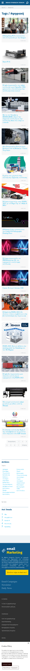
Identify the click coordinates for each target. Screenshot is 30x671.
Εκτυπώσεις (6, 494)
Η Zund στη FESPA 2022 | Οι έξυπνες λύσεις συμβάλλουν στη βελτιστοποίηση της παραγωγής (15, 314)
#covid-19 (7, 520)
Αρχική (3, 7)
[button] (3, 2)
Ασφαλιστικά (21, 483)
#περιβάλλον (8, 517)
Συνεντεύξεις (21, 490)
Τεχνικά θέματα (7, 484)
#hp (6, 514)
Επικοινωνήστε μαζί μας (8, 606)
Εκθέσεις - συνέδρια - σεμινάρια (6, 478)
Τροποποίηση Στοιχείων (8, 630)
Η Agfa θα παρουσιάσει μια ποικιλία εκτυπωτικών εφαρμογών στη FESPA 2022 (13, 376)
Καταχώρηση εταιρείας (8, 627)
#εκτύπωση (8, 523)
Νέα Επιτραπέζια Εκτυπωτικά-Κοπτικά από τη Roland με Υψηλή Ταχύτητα (15, 148)
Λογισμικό (20, 481)
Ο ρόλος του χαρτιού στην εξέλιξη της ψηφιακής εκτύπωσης (15, 176)
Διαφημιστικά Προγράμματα (10, 624)
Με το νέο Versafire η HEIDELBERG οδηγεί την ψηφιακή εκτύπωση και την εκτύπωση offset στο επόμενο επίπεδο (13, 118)
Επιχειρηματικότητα (9, 492)
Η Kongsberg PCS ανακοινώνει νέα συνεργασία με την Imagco (14, 37)
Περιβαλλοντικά (7, 486)
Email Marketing (6, 621)
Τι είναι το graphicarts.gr (9, 603)
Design (4, 490)
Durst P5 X (6, 62)
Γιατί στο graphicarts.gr (8, 618)
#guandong (7, 526)
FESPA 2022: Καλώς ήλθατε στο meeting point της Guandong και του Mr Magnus (14, 348)
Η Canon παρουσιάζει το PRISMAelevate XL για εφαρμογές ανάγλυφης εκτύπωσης (11, 261)
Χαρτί (18, 471)
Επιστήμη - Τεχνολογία (6, 472)
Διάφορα (5, 469)
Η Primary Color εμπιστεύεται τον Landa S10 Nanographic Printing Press (13, 231)
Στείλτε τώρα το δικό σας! (17, 572)
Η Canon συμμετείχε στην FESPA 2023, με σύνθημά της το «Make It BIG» (15, 203)
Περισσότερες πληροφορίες (10, 667)
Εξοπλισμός (20, 473)
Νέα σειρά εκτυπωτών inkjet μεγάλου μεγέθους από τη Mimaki (13, 404)
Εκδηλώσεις (6, 482)
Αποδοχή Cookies (6, 664)
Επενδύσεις (6, 488)
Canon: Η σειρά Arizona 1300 (13, 288)
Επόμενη (24, 445)
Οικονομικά (20, 485)
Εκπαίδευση (6, 475)
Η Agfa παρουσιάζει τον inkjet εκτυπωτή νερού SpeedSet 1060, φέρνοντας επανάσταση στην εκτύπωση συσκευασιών (14, 88)
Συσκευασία (20, 469)
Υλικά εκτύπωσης (22, 475)
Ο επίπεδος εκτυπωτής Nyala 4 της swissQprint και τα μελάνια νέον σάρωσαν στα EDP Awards (14, 432)
